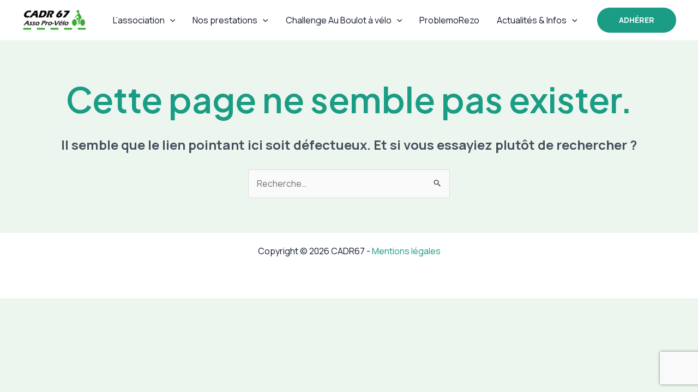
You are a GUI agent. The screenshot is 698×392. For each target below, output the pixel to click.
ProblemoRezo (449, 20)
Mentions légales (406, 251)
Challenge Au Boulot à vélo (339, 20)
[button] (170, 20)
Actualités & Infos (532, 20)
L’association (139, 20)
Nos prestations (224, 20)
